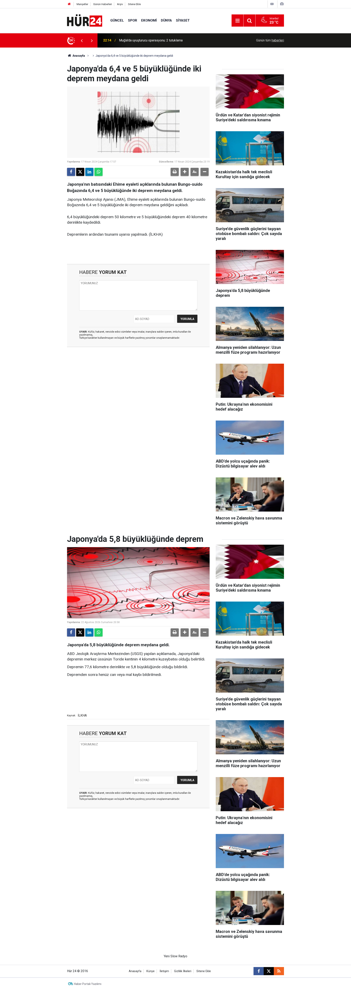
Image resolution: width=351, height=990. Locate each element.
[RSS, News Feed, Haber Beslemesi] (279, 971)
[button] (185, 172)
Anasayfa (78, 55)
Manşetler (82, 4)
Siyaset (183, 20)
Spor (132, 20)
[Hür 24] (84, 20)
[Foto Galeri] (282, 4)
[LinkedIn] (89, 172)
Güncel (117, 20)
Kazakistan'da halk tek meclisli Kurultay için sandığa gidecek (161, 40)
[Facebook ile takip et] (259, 971)
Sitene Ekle (134, 4)
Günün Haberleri (102, 4)
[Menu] (237, 21)
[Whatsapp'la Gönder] (98, 172)
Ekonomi (149, 20)
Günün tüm (270, 40)
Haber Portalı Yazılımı (87, 984)
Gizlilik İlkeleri (182, 971)
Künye (150, 971)
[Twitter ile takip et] (269, 971)
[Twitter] (80, 172)
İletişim (164, 971)
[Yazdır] (175, 172)
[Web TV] (272, 4)
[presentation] (82, 40)
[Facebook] (71, 172)
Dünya (166, 20)
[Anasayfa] (69, 4)
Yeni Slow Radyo (175, 956)
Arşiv (120, 4)
